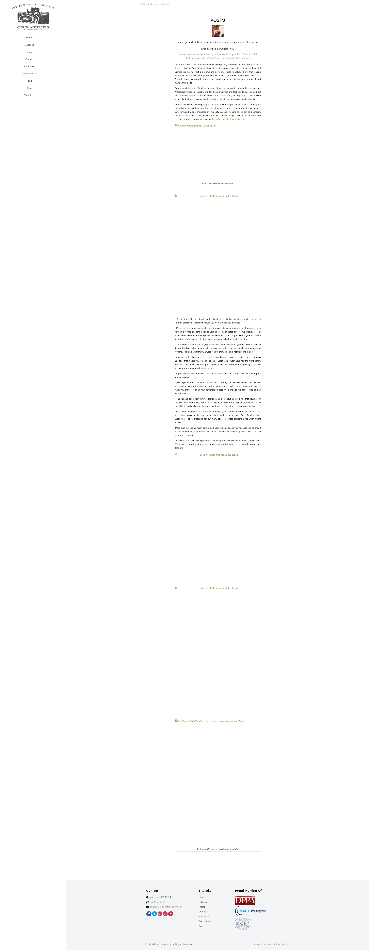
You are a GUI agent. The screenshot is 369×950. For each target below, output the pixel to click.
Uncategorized (230, 58)
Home (142, 4)
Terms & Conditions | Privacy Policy (270, 944)
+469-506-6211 (158, 902)
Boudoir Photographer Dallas (232, 54)
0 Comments (204, 54)
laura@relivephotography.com (229, 119)
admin (247, 58)
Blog (149, 4)
